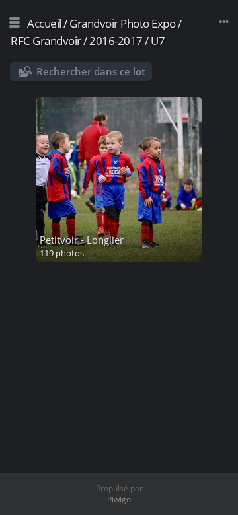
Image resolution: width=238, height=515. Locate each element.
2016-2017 (116, 40)
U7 (158, 40)
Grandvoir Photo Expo (122, 23)
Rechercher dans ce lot (90, 71)
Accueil (44, 23)
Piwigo (119, 499)
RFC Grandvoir (46, 40)
